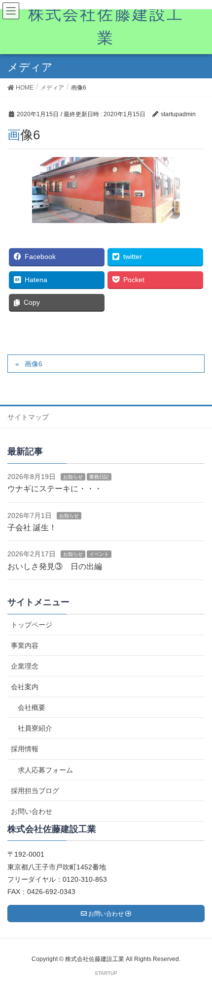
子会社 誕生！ (32, 527)
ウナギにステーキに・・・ (54, 488)
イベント (99, 554)
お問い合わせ (31, 811)
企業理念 (24, 666)
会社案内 (24, 687)
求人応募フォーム (45, 770)
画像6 (33, 364)
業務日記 (99, 477)
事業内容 (24, 645)
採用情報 (24, 749)
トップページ (31, 625)
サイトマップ (28, 417)
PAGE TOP (196, 955)
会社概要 (31, 707)
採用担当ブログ (35, 791)
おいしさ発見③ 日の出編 (54, 566)
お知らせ (73, 477)
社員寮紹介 (35, 728)
